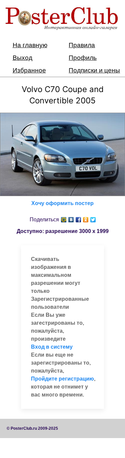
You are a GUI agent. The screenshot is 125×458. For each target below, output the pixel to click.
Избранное (29, 70)
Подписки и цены (94, 70)
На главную (30, 45)
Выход (22, 57)
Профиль (83, 57)
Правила (82, 45)
